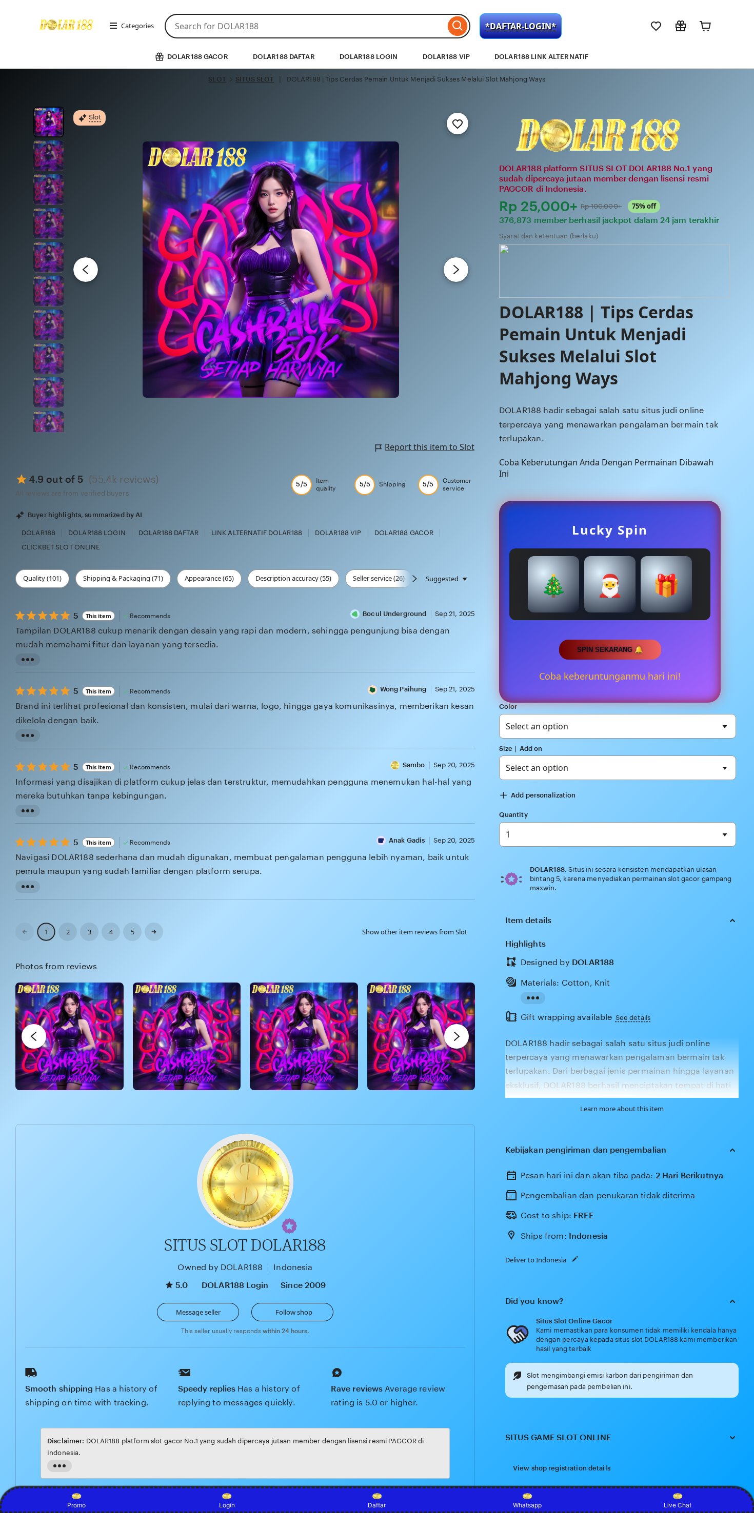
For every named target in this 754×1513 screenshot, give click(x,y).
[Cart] (705, 26)
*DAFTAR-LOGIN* (520, 26)
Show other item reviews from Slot (414, 931)
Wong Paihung (403, 689)
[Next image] (456, 269)
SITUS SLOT (254, 79)
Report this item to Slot (429, 447)
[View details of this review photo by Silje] (304, 1037)
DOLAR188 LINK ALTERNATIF (541, 56)
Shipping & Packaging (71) (123, 578)
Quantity (513, 815)
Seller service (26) (379, 578)
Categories (137, 25)
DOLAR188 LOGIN (369, 56)
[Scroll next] (414, 578)
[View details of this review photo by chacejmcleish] (187, 1037)
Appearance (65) (209, 578)
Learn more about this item (622, 1108)
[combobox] (305, 26)
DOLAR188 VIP (446, 56)
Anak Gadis (407, 840)
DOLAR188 (593, 962)
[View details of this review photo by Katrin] (421, 1037)
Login (227, 1505)
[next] (456, 1036)
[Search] (457, 26)
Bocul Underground (394, 614)
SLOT (217, 79)
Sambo (414, 765)
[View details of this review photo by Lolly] (69, 1037)
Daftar (377, 1505)
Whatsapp (527, 1505)
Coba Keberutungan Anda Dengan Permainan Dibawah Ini (606, 468)
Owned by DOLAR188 (220, 1267)
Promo (76, 1505)
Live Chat (677, 1505)
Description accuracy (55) (293, 578)
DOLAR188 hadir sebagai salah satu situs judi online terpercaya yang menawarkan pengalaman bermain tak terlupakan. (608, 424)
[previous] (34, 1036)
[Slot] (67, 40)
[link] (24, 932)
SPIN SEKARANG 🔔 (610, 649)
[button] (289, 1226)
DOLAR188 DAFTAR (284, 56)
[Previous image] (85, 269)
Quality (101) (42, 578)
